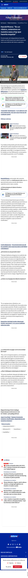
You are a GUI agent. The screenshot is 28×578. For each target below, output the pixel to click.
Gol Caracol (15, 1)
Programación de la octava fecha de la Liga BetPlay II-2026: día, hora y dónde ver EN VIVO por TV (18, 127)
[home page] (2, 1)
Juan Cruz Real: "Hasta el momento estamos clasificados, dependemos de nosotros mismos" (13, 419)
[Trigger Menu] (2, 5)
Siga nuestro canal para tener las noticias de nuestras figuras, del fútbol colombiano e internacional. (14, 99)
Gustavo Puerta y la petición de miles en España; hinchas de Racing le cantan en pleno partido (15, 475)
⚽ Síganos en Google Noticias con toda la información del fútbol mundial (15, 194)
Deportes (11, 563)
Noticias (19, 563)
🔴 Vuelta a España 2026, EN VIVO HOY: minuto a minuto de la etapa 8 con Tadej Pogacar (14, 467)
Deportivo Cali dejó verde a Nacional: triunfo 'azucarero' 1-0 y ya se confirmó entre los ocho (13, 323)
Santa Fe (23, 89)
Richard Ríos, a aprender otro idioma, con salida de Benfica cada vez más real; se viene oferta (14, 492)
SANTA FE (9, 8)
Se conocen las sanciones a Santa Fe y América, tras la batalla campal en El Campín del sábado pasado (18, 137)
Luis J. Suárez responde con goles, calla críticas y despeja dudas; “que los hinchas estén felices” (15, 500)
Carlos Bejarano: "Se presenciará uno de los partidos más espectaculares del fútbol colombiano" (14, 246)
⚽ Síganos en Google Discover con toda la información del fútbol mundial (15, 105)
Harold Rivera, (5, 178)
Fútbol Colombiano (12, 23)
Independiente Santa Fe (8, 426)
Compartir (24, 56)
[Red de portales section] (26, 552)
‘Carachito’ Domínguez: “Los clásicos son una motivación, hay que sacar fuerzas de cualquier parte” (14, 112)
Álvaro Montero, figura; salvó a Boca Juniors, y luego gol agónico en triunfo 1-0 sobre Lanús (15, 484)
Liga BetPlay (6, 432)
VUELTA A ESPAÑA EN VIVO (20, 8)
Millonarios (4, 91)
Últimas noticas (8, 1)
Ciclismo (11, 463)
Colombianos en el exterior (10, 472)
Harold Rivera (17, 429)
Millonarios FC (6, 429)
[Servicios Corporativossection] (26, 556)
